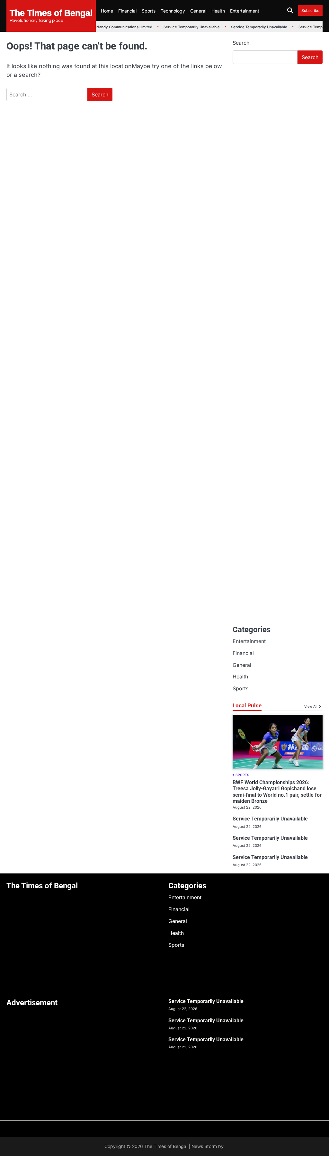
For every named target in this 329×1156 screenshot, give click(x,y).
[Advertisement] (278, 112)
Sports (149, 10)
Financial (127, 10)
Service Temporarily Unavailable (187, 27)
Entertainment (244, 10)
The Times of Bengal (51, 12)
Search (241, 43)
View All (310, 706)
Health (218, 10)
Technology (173, 10)
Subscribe (310, 10)
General (198, 10)
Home (107, 10)
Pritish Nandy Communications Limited (114, 27)
